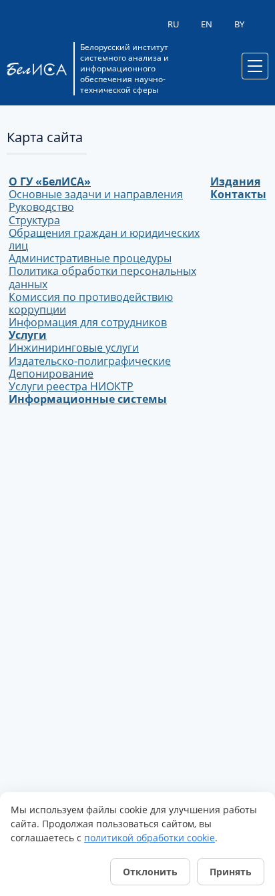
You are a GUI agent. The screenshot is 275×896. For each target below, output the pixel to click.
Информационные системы (88, 399)
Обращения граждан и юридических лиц (104, 239)
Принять (231, 871)
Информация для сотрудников (88, 322)
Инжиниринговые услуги (74, 347)
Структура (34, 220)
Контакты (238, 194)
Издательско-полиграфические (90, 361)
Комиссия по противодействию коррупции (91, 303)
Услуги (28, 335)
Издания (235, 181)
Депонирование (51, 373)
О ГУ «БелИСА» (50, 181)
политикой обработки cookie (149, 837)
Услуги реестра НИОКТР (71, 386)
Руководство (41, 206)
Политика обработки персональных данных (102, 277)
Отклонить (150, 871)
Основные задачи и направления (96, 194)
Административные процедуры (90, 258)
